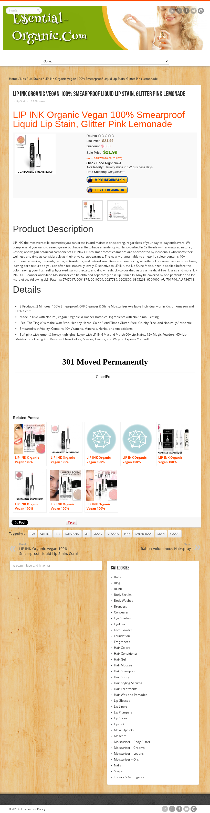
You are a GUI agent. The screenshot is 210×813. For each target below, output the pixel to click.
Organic (113, 533)
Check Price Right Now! (103, 163)
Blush (118, 589)
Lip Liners (121, 706)
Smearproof (143, 533)
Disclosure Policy (33, 809)
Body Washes (123, 600)
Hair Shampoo (124, 671)
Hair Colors (122, 647)
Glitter (45, 533)
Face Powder (123, 630)
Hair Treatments (126, 689)
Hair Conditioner (126, 653)
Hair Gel (120, 659)
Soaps (118, 771)
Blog (117, 583)
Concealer (121, 612)
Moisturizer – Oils (126, 759)
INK (58, 533)
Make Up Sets (124, 730)
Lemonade (72, 533)
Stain (161, 533)
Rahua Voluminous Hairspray (166, 546)
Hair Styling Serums (128, 683)
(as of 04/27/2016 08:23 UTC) (104, 158)
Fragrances (122, 642)
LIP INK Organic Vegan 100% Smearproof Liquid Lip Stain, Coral (48, 549)
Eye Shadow (122, 618)
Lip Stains (35, 78)
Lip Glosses (122, 700)
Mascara (120, 736)
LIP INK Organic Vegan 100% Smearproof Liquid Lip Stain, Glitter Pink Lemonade (99, 119)
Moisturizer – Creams (129, 747)
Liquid (98, 533)
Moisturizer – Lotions (129, 753)
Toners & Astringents (129, 777)
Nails (117, 765)
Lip (86, 533)
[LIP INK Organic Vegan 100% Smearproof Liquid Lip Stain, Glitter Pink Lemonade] (35, 173)
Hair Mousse (123, 665)
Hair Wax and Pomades (130, 695)
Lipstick (119, 724)
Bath (117, 577)
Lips (23, 78)
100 (32, 533)
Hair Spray (121, 677)
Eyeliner (119, 624)
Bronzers (120, 606)
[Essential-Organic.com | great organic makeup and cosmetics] (105, 49)
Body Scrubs (123, 594)
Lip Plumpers (123, 712)
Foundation (122, 636)
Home (13, 78)
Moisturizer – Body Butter (132, 742)
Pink (127, 533)
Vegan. (174, 533)
